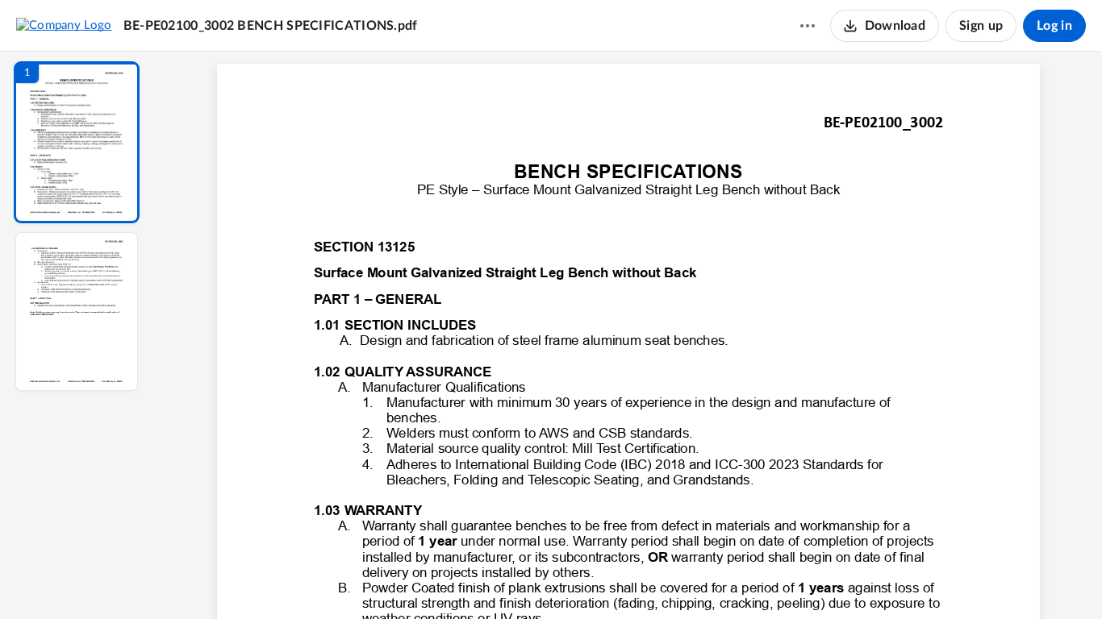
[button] (76, 142)
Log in (1054, 25)
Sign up (981, 25)
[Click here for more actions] (807, 26)
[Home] (64, 25)
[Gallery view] (748, 579)
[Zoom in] (685, 579)
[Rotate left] (717, 579)
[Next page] (596, 579)
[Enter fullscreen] (777, 579)
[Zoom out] (630, 579)
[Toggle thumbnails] (480, 579)
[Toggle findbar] (509, 579)
